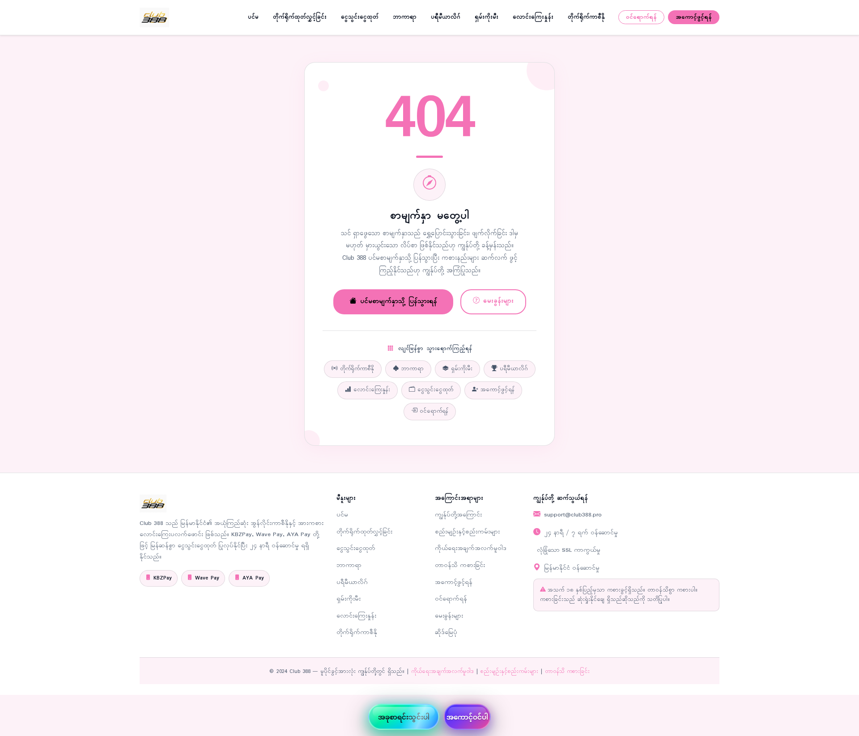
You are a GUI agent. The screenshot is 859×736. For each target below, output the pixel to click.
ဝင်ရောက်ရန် (641, 17)
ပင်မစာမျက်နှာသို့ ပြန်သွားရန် (398, 301)
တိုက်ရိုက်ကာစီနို (586, 17)
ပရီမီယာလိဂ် (445, 17)
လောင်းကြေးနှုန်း (533, 17)
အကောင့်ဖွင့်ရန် (694, 17)
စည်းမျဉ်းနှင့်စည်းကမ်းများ (467, 532)
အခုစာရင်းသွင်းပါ (404, 716)
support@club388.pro (573, 515)
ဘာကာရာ (405, 17)
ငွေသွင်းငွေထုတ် (359, 17)
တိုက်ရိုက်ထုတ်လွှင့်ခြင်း (300, 17)
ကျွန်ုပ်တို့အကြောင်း (458, 515)
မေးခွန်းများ (498, 301)
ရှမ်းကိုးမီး (486, 17)
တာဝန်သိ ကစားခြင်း (460, 565)
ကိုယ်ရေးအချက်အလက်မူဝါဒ (470, 548)
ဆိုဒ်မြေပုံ (446, 632)
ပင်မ (253, 17)
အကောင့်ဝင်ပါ (468, 716)
